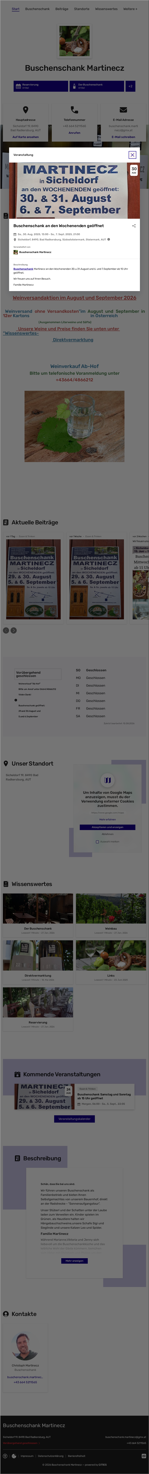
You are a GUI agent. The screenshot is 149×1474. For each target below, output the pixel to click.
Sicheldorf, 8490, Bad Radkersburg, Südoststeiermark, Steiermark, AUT (62, 239)
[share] (134, 226)
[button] (74, 191)
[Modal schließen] (74, 737)
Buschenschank (23, 268)
